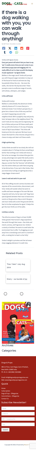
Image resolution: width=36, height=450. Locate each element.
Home (3, 388)
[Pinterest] (28, 48)
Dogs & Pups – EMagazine (9, 393)
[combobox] (3, 419)
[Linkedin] (16, 48)
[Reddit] (22, 48)
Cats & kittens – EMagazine (10, 396)
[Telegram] (11, 52)
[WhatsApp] (17, 52)
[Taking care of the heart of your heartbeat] (25, 293)
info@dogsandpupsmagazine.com (17, 377)
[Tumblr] (5, 52)
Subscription (5, 391)
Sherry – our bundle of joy (17, 279)
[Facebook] (4, 48)
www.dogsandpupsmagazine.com (16, 380)
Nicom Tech (28, 445)
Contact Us (5, 399)
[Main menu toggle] (32, 4)
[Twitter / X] (10, 48)
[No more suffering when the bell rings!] (10, 293)
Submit (5, 430)
